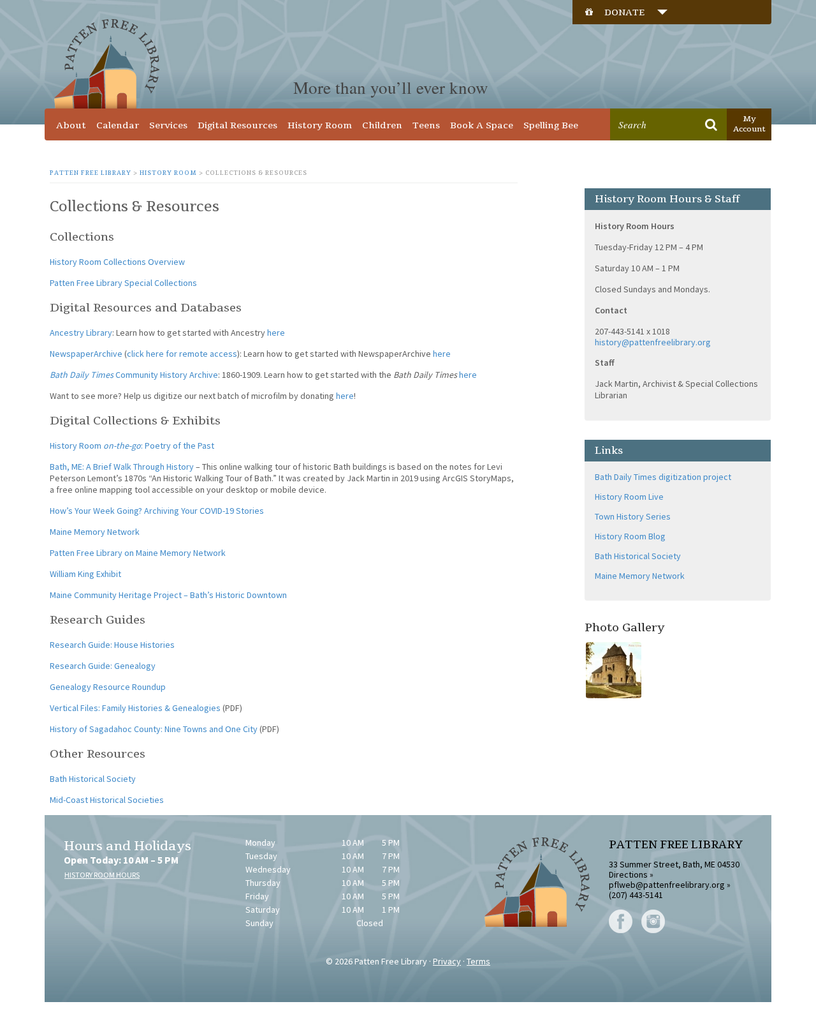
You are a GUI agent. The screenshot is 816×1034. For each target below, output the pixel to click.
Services (168, 125)
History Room (320, 125)
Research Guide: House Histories (112, 644)
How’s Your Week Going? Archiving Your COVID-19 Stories (157, 510)
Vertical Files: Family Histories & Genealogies (135, 708)
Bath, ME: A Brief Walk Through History (122, 466)
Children (382, 125)
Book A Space (481, 125)
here (276, 332)
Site (684, 99)
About (71, 125)
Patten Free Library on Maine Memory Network (138, 552)
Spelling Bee (550, 125)
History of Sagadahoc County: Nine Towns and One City (154, 729)
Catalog (641, 99)
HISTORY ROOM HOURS (102, 875)
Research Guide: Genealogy (103, 665)
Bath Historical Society (93, 778)
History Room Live (629, 496)
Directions (628, 874)
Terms (478, 961)
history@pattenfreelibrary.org (653, 342)
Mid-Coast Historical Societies (107, 799)
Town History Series (633, 516)
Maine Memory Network (95, 531)
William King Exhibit (85, 574)
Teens (426, 125)
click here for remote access (182, 353)
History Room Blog (630, 536)
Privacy (447, 961)
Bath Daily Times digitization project (663, 477)
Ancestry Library (81, 332)
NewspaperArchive (86, 353)
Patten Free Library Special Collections (123, 282)
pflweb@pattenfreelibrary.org (667, 884)
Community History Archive (134, 374)
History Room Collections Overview (117, 261)
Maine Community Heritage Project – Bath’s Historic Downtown (168, 595)
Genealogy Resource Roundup (108, 687)
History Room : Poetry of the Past (132, 445)
